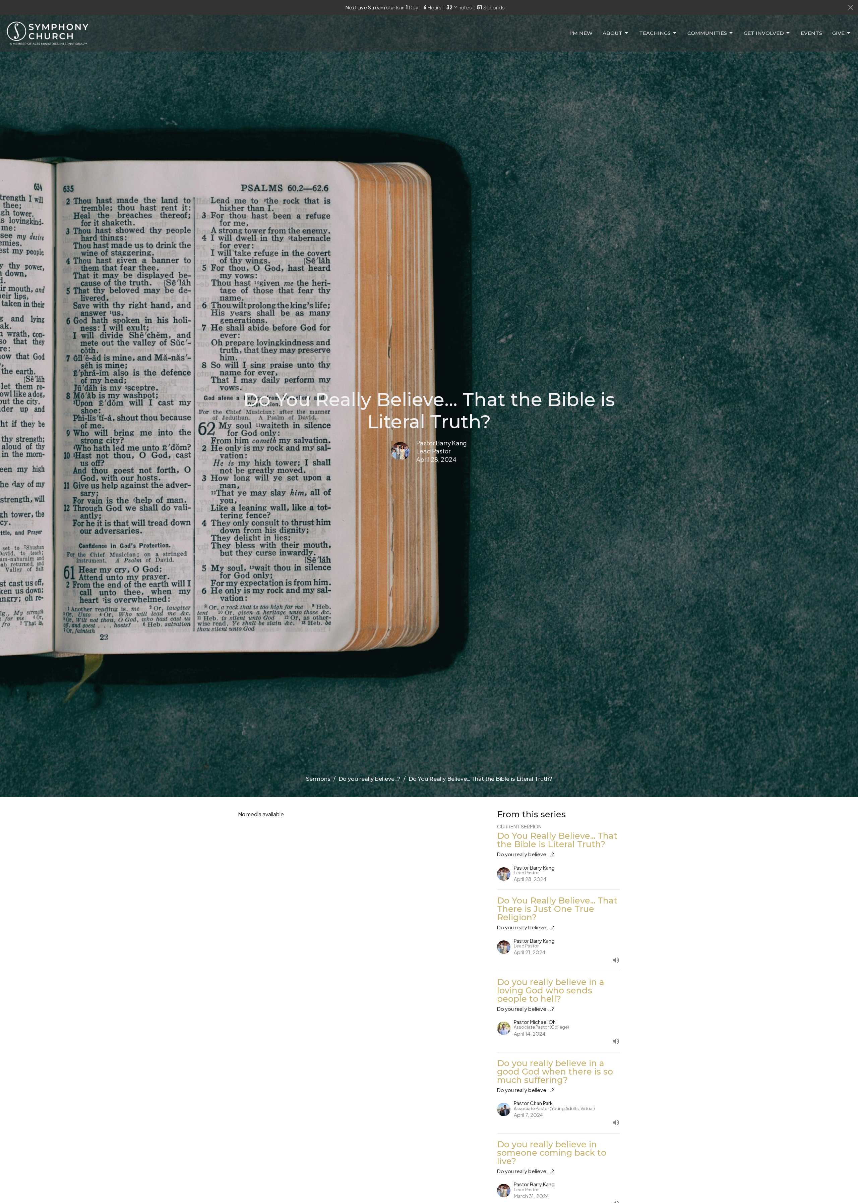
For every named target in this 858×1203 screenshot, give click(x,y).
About (612, 33)
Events (811, 33)
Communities (707, 33)
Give (838, 33)
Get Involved (764, 33)
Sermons (318, 779)
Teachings (655, 33)
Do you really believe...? (370, 779)
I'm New (581, 33)
